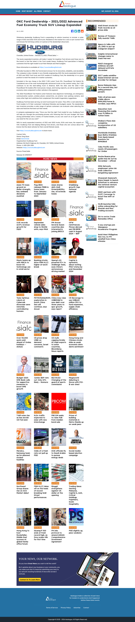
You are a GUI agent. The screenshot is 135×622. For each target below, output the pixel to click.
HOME (18, 11)
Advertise (77, 608)
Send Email (25, 139)
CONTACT (47, 11)
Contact (86, 608)
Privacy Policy (66, 608)
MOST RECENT (27, 11)
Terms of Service (52, 608)
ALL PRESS (38, 11)
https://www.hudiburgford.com (51, 67)
